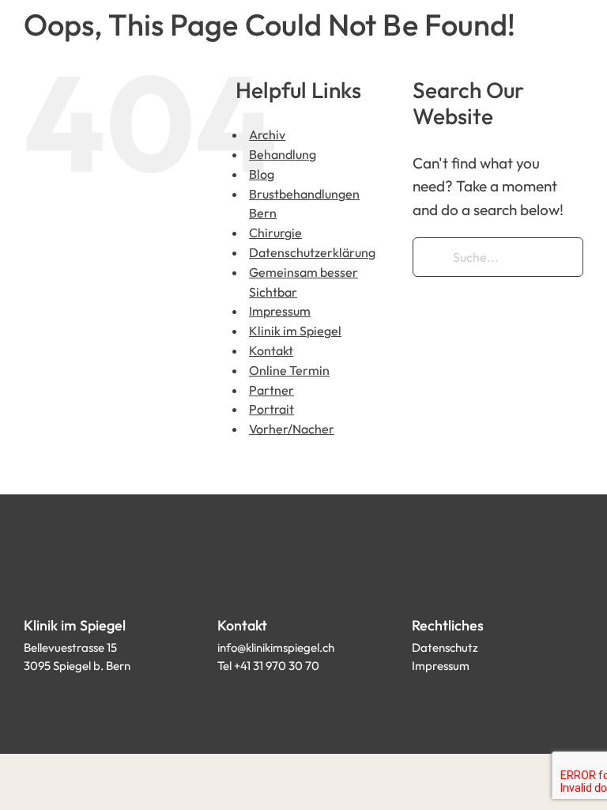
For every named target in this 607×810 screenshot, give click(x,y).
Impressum (280, 311)
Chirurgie (275, 232)
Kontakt (271, 350)
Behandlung (282, 154)
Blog (261, 174)
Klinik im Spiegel (295, 331)
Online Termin (289, 370)
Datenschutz (445, 647)
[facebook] (418, 702)
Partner (271, 390)
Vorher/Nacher (291, 429)
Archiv (267, 134)
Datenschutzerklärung (312, 252)
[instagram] (446, 702)
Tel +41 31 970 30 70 (268, 665)
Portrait (271, 409)
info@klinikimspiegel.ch (275, 647)
